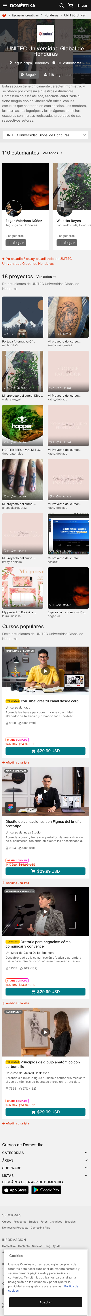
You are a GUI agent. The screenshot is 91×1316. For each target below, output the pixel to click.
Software (11, 1168)
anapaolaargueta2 (60, 345)
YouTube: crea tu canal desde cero (50, 701)
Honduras (51, 15)
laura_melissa (11, 616)
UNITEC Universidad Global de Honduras (45, 51)
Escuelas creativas (25, 15)
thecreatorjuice (12, 453)
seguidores (15, 235)
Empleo (33, 1221)
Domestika (9, 1246)
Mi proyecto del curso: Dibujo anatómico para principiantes (22, 397)
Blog (47, 1246)
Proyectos (19, 1221)
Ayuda (57, 1246)
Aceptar (46, 1302)
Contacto (24, 1246)
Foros (43, 1221)
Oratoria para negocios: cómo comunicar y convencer (38, 944)
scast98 (53, 562)
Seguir (30, 75)
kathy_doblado (57, 399)
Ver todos (51, 153)
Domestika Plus (40, 1227)
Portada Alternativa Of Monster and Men (17, 343)
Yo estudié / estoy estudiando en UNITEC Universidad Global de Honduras (37, 261)
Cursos (6, 1221)
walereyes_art (11, 399)
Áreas (7, 1160)
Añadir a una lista (17, 762)
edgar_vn (54, 616)
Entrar (82, 5)
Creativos (56, 1221)
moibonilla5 (10, 345)
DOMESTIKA (22, 5)
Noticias (37, 1246)
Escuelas (70, 1221)
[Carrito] (70, 5)
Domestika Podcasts (15, 1227)
